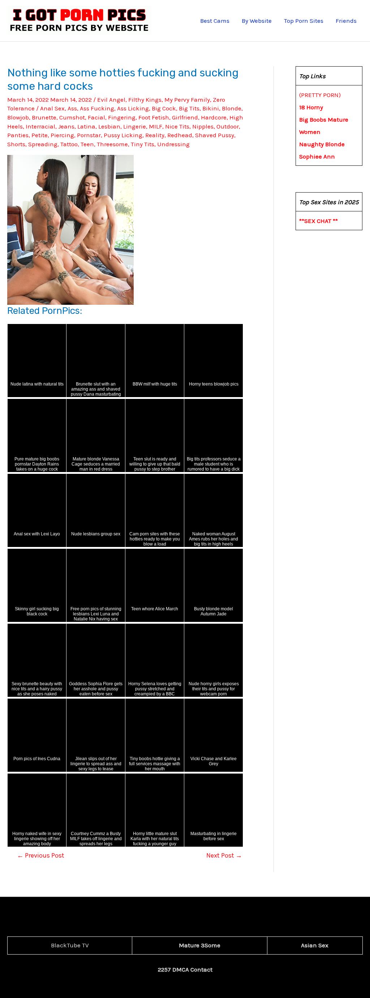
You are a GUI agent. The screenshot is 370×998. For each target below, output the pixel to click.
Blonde (231, 108)
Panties (18, 135)
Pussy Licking (123, 135)
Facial (96, 117)
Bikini (210, 108)
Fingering (121, 117)
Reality (154, 135)
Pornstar (89, 135)
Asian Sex (314, 945)
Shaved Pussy (214, 135)
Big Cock (164, 108)
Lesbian (109, 126)
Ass (72, 108)
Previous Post (40, 855)
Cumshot (72, 117)
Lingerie (134, 126)
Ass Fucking (97, 108)
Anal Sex (52, 108)
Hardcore (214, 117)
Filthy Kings (145, 99)
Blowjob (18, 117)
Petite (39, 135)
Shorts (16, 144)
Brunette (44, 117)
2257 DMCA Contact (185, 969)
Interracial (40, 126)
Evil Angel (111, 99)
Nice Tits (177, 126)
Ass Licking (133, 108)
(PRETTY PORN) (320, 94)
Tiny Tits (142, 144)
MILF (155, 126)
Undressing (173, 144)
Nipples (203, 126)
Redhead (179, 135)
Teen (87, 144)
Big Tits (189, 108)
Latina (86, 126)
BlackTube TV (70, 945)
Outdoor (227, 126)
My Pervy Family (187, 99)
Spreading (42, 144)
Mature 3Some (199, 945)
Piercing (62, 135)
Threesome (112, 144)
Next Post (224, 855)
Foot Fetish (153, 117)
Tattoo (69, 144)
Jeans (66, 126)
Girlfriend (185, 117)
